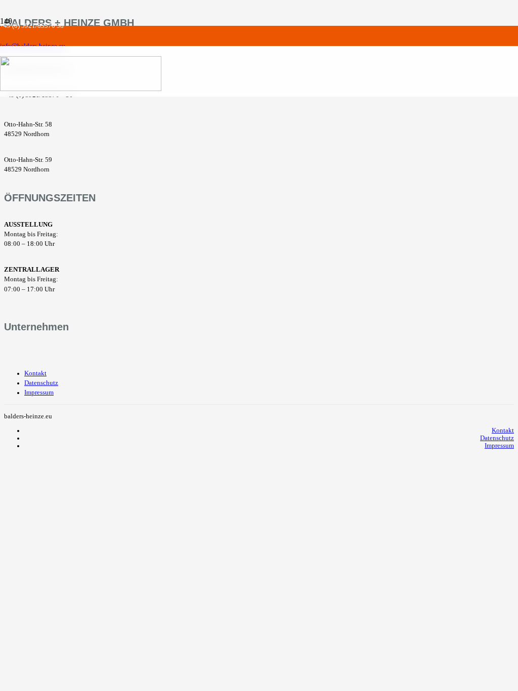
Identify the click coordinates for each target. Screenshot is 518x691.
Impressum (39, 392)
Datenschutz (41, 382)
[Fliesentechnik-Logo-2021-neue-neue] (80, 88)
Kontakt (35, 373)
